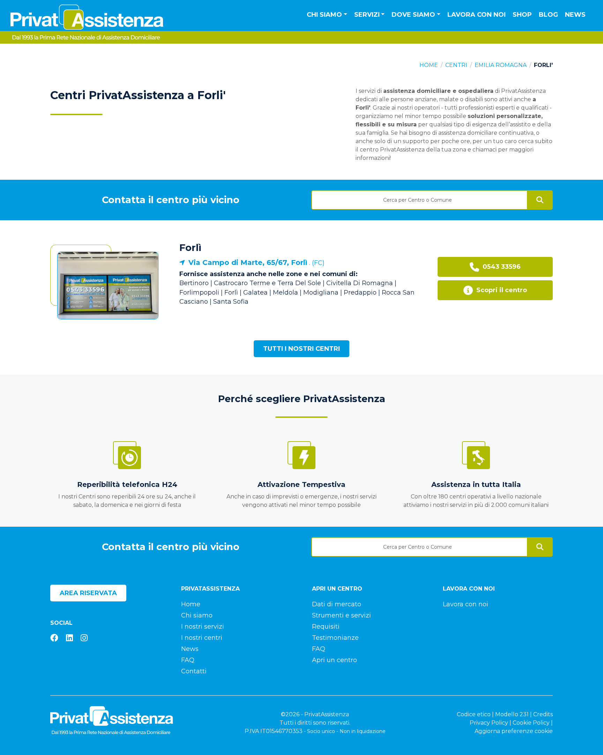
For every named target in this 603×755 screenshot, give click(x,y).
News (575, 14)
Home (428, 65)
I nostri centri (201, 638)
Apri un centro (334, 660)
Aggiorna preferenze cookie (514, 731)
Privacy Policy (489, 722)
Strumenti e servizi (341, 615)
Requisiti (326, 626)
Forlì (190, 247)
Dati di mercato (336, 604)
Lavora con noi (476, 14)
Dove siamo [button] (413, 14)
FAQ (187, 660)
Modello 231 (512, 714)
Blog (548, 14)
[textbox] (419, 200)
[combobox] (419, 197)
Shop (522, 14)
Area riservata (88, 593)
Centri (456, 65)
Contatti (194, 671)
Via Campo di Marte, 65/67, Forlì (247, 262)
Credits (543, 714)
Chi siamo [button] (324, 14)
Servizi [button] (367, 14)
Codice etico (474, 714)
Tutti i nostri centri (301, 349)
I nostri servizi (202, 626)
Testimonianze (335, 638)
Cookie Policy (531, 722)
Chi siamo (197, 615)
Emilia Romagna (501, 65)
